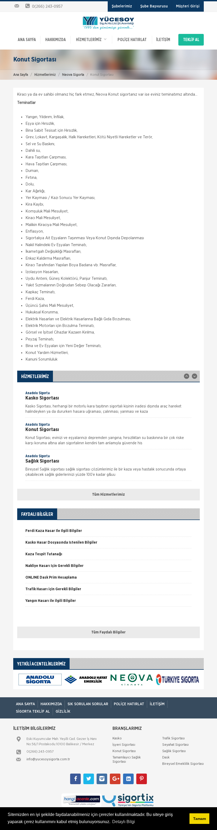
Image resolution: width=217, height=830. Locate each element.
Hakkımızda (55, 40)
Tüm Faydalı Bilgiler (108, 632)
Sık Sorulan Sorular (87, 704)
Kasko (117, 738)
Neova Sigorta (73, 75)
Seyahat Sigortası (175, 745)
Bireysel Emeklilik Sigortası (183, 764)
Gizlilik (63, 711)
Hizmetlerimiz (45, 75)
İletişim (163, 40)
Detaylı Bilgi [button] (123, 821)
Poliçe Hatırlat (132, 40)
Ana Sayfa (20, 75)
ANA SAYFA (27, 40)
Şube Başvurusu (154, 6)
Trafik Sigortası (173, 738)
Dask (166, 757)
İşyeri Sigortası (123, 745)
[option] (108, 404)
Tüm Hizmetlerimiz (108, 494)
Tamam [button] (199, 818)
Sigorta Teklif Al (33, 711)
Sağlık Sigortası (174, 751)
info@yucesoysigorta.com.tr (48, 759)
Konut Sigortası (124, 751)
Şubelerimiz (122, 6)
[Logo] (108, 23)
